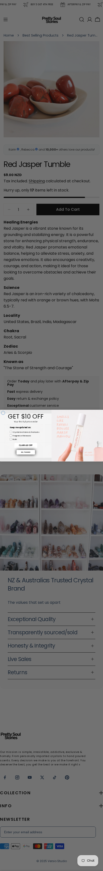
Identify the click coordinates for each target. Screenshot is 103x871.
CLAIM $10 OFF (26, 445)
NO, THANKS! (26, 452)
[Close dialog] (3, 412)
